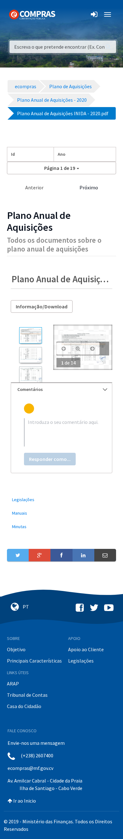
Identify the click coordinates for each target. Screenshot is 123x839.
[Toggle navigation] (64, 14)
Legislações (81, 661)
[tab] (61, 389)
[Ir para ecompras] (32, 14)
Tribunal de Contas (27, 695)
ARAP (13, 683)
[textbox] (61, 432)
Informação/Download (41, 306)
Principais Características (34, 661)
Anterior (34, 187)
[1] (30, 335)
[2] (30, 355)
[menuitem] (61, 499)
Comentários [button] (30, 389)
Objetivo (16, 649)
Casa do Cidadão (24, 706)
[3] (30, 374)
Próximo (88, 187)
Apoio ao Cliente (86, 649)
